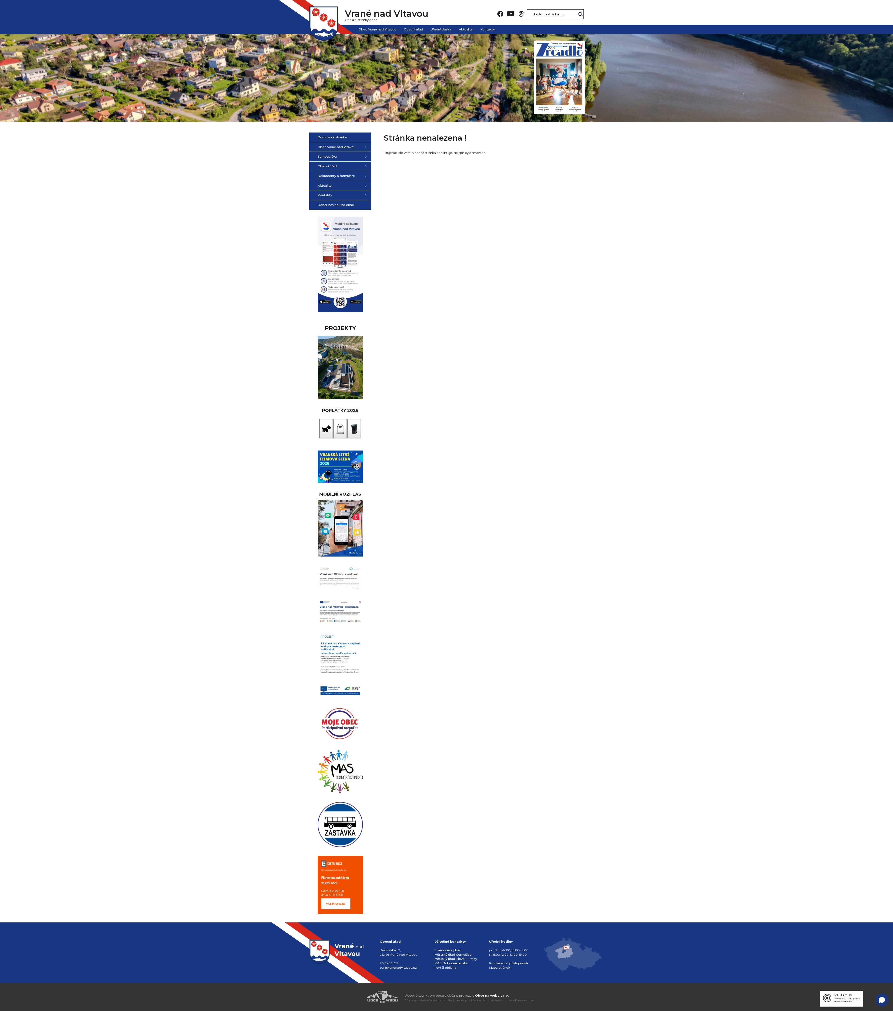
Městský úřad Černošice (453, 954)
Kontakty (487, 29)
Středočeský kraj (447, 950)
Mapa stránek (499, 967)
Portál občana (445, 967)
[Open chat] (882, 1000)
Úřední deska (441, 29)
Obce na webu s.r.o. (492, 995)
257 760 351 (389, 963)
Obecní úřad (413, 29)
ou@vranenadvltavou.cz (398, 967)
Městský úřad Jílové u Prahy (455, 959)
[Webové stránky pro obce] (356, 997)
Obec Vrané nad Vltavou (377, 29)
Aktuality (466, 29)
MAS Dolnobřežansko (451, 963)
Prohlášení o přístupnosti (508, 963)
